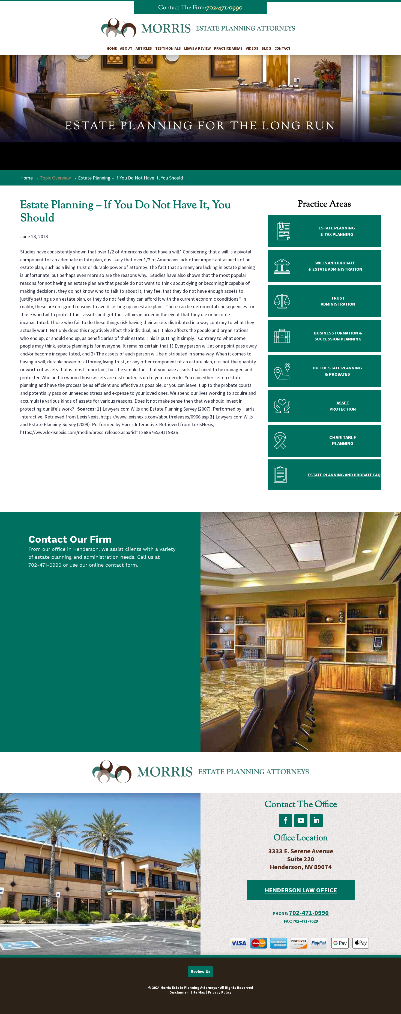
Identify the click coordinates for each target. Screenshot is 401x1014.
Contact (282, 48)
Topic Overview (55, 178)
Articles (144, 48)
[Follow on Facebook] (285, 820)
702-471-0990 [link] (224, 7)
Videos (252, 48)
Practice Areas (228, 48)
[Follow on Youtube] (300, 820)
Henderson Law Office (301, 890)
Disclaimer (178, 992)
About (126, 48)
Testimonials (168, 48)
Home (112, 48)
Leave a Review (197, 48)
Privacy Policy (220, 992)
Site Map (197, 992)
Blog (266, 48)
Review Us (200, 971)
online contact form (113, 565)
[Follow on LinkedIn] (316, 820)
